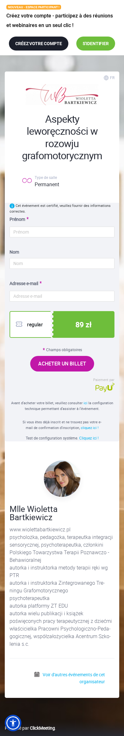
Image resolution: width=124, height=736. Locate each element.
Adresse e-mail (24, 283)
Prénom (17, 219)
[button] (13, 723)
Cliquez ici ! (89, 437)
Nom (14, 252)
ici (85, 402)
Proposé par (30, 728)
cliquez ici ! (90, 427)
